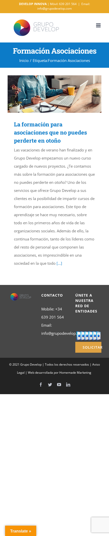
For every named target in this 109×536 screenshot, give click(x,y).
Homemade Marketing (75, 372)
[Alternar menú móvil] (98, 25)
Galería (62, 94)
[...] (59, 263)
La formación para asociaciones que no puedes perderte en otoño (47, 94)
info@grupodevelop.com (62, 333)
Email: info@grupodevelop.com (63, 6)
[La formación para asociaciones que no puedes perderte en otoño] (54, 94)
